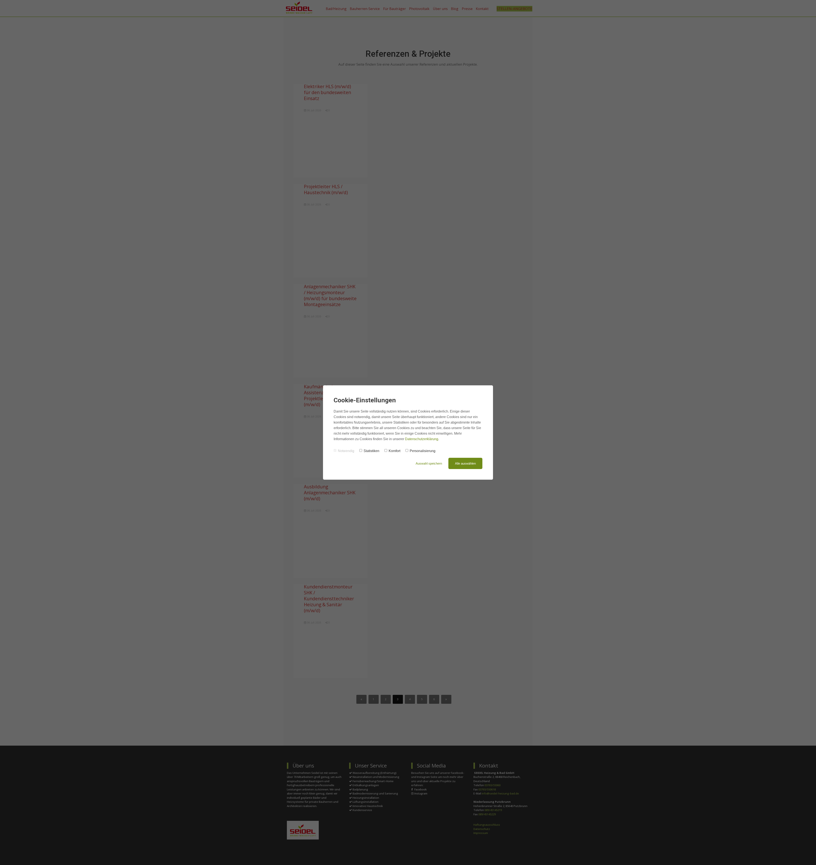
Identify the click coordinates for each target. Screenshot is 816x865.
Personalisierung (422, 451)
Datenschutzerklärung (421, 439)
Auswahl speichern (429, 463)
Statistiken (371, 451)
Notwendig (346, 451)
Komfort (394, 451)
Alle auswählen (465, 463)
